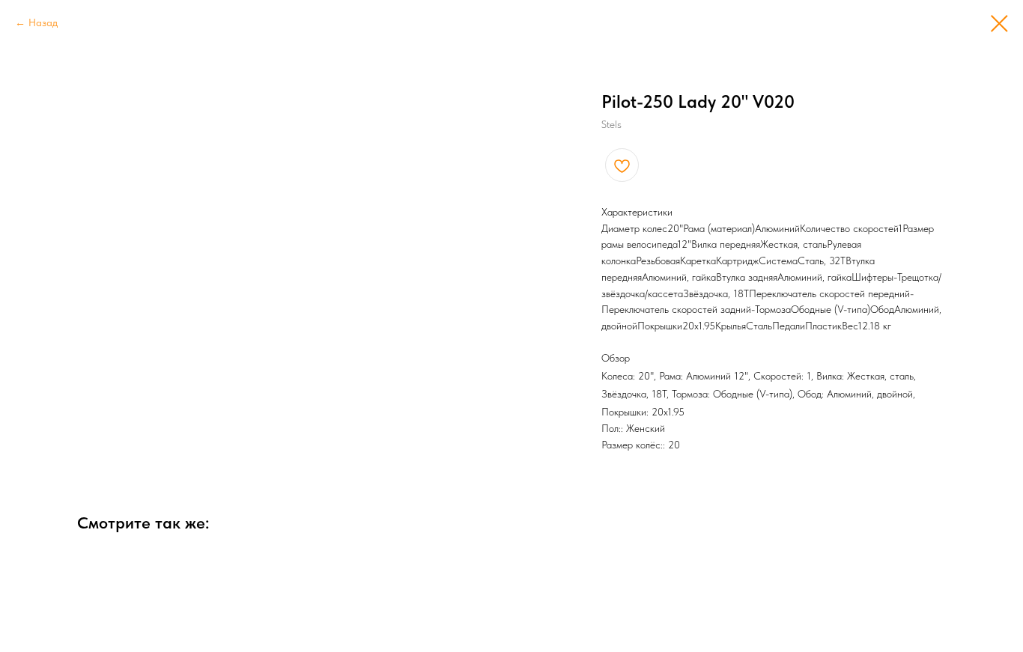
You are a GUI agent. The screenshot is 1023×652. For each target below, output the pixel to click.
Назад (43, 22)
